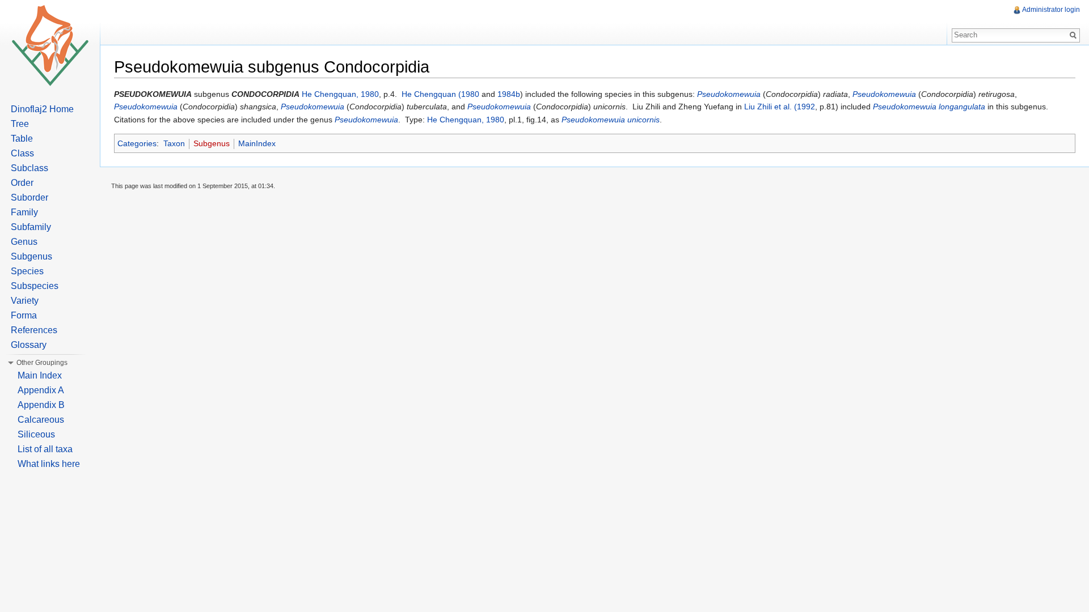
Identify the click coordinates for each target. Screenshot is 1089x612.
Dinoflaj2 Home (42, 109)
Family (24, 212)
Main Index (40, 375)
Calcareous (41, 419)
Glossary (29, 345)
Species (27, 271)
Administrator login (1051, 10)
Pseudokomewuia (729, 94)
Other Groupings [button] (41, 363)
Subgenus (211, 143)
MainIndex (257, 143)
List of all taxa (45, 449)
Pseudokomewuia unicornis (611, 119)
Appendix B (41, 405)
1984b (508, 94)
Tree (20, 124)
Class (22, 153)
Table (22, 138)
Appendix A (41, 390)
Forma (24, 315)
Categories (137, 143)
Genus (24, 241)
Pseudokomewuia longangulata (929, 106)
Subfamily (31, 227)
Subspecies (34, 286)
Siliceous (36, 434)
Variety (25, 300)
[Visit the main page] (50, 45)
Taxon (174, 143)
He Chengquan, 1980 (340, 94)
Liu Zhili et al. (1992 (779, 106)
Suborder (29, 197)
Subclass (29, 168)
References (34, 330)
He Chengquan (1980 (440, 94)
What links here (49, 464)
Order (22, 183)
